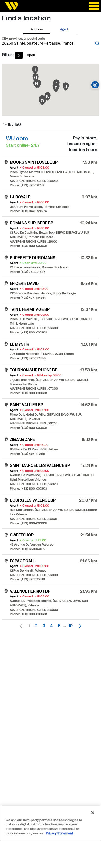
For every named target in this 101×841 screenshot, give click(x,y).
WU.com (17, 138)
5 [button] (59, 626)
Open (31, 55)
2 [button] (36, 626)
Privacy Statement (59, 833)
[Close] (92, 812)
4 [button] (51, 626)
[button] (79, 626)
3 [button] (44, 626)
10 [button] (70, 626)
